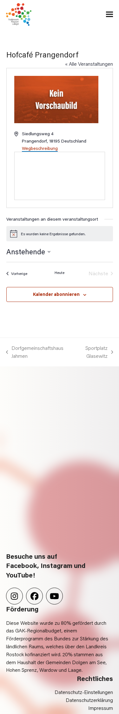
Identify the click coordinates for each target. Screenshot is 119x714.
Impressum (100, 707)
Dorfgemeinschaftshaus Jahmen (35, 352)
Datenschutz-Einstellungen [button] (84, 692)
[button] (109, 14)
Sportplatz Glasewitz (90, 352)
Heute (59, 272)
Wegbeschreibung (40, 148)
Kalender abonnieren (56, 294)
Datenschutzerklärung (89, 700)
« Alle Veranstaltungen (89, 63)
